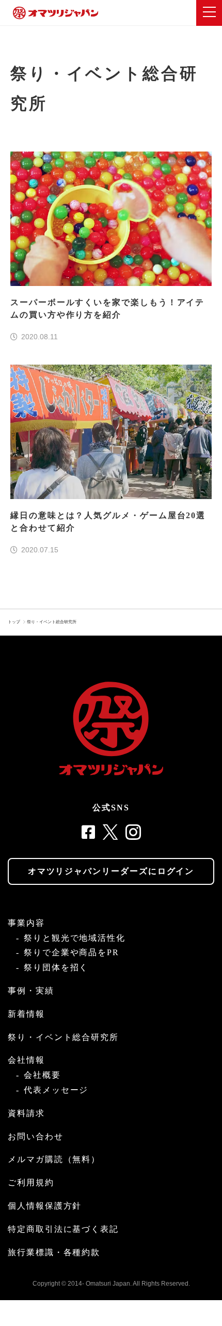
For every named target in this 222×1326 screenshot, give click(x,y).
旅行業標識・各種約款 (54, 1252)
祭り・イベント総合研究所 (51, 622)
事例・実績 (31, 990)
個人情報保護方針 (45, 1205)
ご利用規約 (31, 1182)
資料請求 (26, 1113)
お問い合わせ (36, 1136)
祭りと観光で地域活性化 (74, 937)
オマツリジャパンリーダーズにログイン (111, 871)
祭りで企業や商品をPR (71, 952)
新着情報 (26, 1013)
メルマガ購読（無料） (54, 1159)
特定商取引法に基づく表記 (63, 1229)
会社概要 (42, 1075)
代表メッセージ (56, 1090)
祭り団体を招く (56, 967)
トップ (14, 622)
